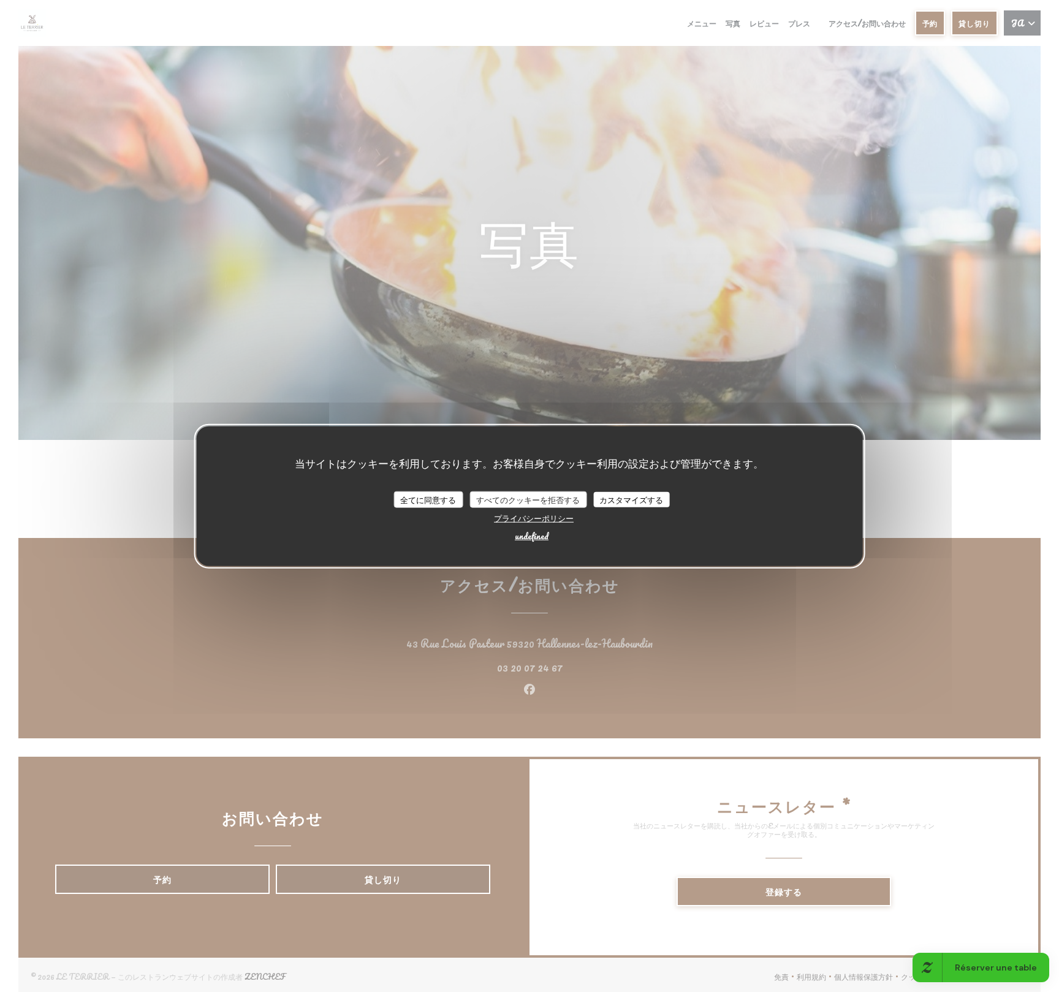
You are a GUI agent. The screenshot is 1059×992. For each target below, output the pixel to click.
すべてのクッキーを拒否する (528, 499)
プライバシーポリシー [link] (534, 518)
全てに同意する (428, 499)
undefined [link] (531, 536)
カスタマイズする (631, 499)
